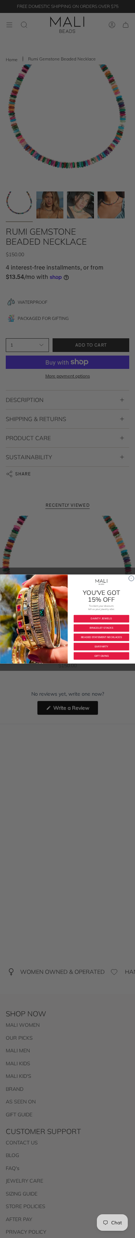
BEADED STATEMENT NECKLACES (101, 637)
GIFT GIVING (101, 656)
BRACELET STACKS (101, 628)
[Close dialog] (131, 578)
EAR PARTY (101, 646)
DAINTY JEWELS (101, 618)
